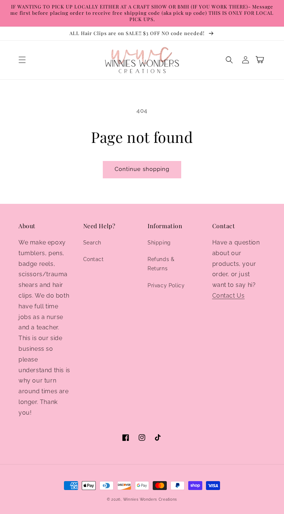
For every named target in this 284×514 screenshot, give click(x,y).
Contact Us (228, 295)
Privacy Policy (166, 285)
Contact (93, 259)
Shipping (159, 243)
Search (92, 243)
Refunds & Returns (161, 263)
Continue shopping (142, 169)
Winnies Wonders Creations (150, 499)
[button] (22, 60)
